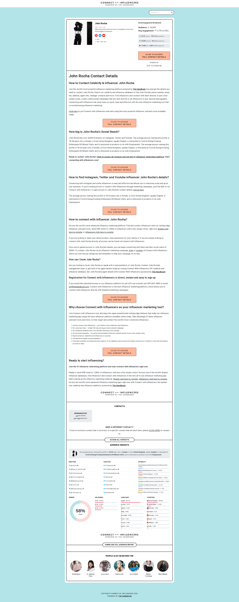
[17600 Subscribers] (103, 35)
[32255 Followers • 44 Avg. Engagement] (99, 35)
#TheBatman (109, 465)
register (139, 250)
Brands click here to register (125, 379)
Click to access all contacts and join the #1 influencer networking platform (130, 157)
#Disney (107, 485)
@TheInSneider (75, 473)
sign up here (138, 190)
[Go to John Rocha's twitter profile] (140, 41)
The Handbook (125, 596)
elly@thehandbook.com (79, 287)
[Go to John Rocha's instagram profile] (140, 36)
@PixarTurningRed (76, 477)
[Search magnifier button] (172, 12)
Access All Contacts (119, 440)
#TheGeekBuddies (111, 488)
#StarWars (108, 492)
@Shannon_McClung (77, 469)
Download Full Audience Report (119, 545)
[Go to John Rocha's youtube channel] (140, 46)
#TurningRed (109, 481)
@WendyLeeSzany (76, 488)
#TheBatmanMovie (111, 469)
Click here (73, 111)
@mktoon (74, 465)
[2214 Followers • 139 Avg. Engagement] (96, 35)
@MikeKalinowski (76, 481)
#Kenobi (107, 477)
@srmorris (74, 485)
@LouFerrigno (75, 492)
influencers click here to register (99, 232)
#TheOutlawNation (111, 473)
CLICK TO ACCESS (154, 55)
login (131, 250)
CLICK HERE (154, 430)
